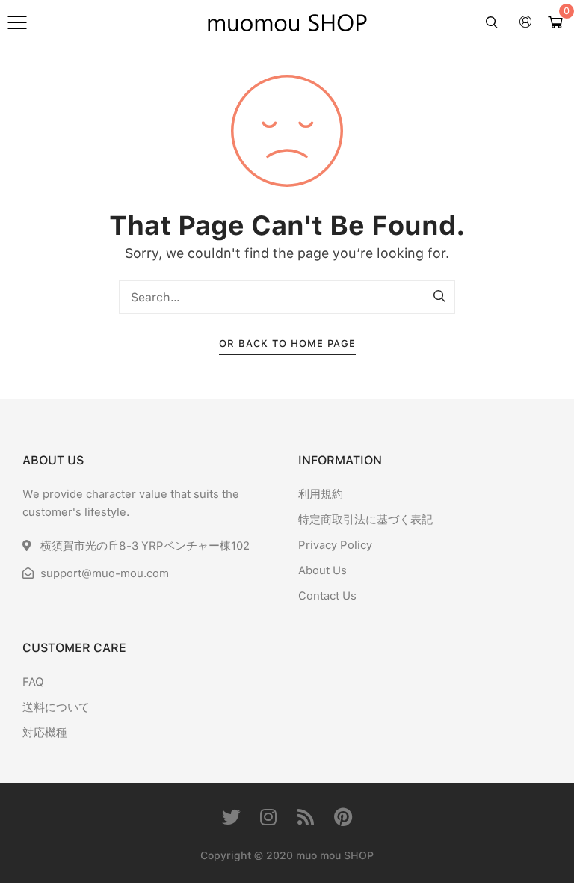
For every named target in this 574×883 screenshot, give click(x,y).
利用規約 (320, 494)
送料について (56, 707)
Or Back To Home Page (287, 343)
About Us (322, 570)
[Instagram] (268, 816)
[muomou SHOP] (287, 22)
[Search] (440, 297)
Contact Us (327, 596)
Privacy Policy (335, 545)
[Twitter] (231, 816)
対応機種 (44, 732)
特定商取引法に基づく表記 (365, 519)
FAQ (33, 682)
